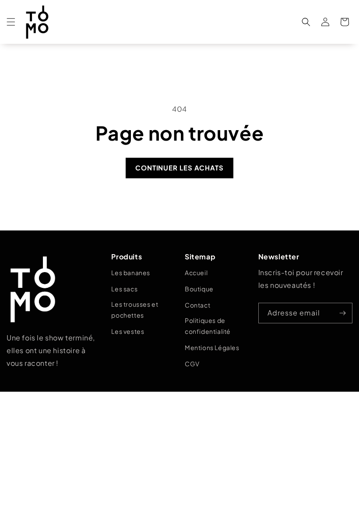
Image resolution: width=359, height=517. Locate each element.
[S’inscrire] (342, 313)
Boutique (199, 289)
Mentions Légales (212, 347)
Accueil (196, 272)
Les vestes (127, 331)
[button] (11, 22)
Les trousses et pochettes (134, 309)
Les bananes (130, 272)
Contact (197, 305)
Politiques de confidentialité (208, 325)
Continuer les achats (179, 167)
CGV (192, 364)
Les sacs (124, 289)
